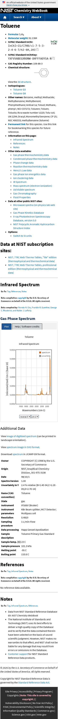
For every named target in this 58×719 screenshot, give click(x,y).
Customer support (18, 654)
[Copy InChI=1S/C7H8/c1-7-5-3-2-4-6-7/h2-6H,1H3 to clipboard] (37, 50)
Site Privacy (11, 691)
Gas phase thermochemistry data (31, 154)
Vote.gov (41, 714)
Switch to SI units (22, 235)
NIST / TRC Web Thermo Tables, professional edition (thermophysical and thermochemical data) (32, 268)
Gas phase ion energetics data (29, 174)
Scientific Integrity (44, 706)
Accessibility (25, 691)
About (35, 17)
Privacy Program (43, 691)
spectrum (18, 454)
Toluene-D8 (19, 93)
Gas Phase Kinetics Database (28, 212)
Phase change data (23, 162)
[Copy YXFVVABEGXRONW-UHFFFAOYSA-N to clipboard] (53, 59)
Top (8, 291)
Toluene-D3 (19, 89)
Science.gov (18, 714)
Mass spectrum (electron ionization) (32, 185)
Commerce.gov (46, 710)
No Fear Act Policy (42, 703)
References (19, 143)
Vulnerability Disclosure (18, 703)
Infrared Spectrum (23, 139)
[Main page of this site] (5, 17)
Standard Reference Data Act (33, 682)
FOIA (5, 706)
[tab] (6, 326)
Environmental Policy (21, 706)
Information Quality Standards (19, 710)
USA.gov (30, 714)
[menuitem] (5, 17)
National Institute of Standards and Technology (7, 10)
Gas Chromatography (24, 193)
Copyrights (13, 695)
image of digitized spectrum (21, 436)
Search (18, 17)
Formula (13, 34)
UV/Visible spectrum (24, 189)
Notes (16, 147)
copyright (21, 297)
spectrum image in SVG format (22, 447)
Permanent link (16, 124)
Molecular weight (17, 38)
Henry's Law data (22, 170)
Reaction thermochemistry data (30, 166)
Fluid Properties (22, 197)
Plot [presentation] (6, 326)
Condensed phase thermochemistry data (35, 158)
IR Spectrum (19, 181)
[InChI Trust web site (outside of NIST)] (54, 44)
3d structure (24, 81)
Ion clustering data (23, 178)
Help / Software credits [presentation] (27, 326)
